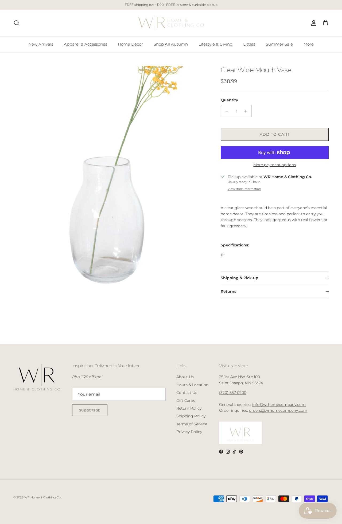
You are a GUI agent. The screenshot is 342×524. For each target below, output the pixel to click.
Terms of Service (191, 424)
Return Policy (188, 408)
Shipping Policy (190, 416)
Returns (228, 291)
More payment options (274, 165)
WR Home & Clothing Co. (42, 497)
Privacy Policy (189, 431)
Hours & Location (192, 384)
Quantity (229, 100)
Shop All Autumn (171, 44)
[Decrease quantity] (225, 111)
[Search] (16, 23)
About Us (185, 376)
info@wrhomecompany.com (279, 404)
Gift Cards (185, 400)
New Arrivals (40, 44)
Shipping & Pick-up (239, 277)
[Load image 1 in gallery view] (111, 196)
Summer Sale (279, 44)
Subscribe (89, 410)
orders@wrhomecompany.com (278, 410)
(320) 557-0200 (232, 392)
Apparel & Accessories (85, 44)
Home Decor (130, 44)
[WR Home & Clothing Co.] (171, 23)
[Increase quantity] (246, 111)
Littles (249, 44)
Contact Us (186, 392)
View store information (244, 189)
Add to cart (275, 134)
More (309, 44)
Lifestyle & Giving (215, 44)
